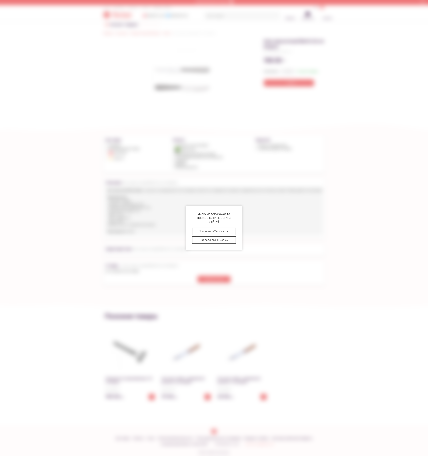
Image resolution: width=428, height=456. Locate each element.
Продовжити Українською (214, 231)
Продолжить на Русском (214, 239)
